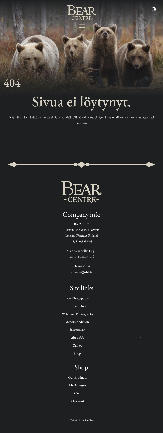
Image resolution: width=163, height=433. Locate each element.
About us (77, 337)
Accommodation (77, 322)
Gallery (77, 345)
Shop (77, 353)
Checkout (77, 401)
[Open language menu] (154, 9)
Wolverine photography (77, 314)
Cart (77, 393)
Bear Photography (77, 298)
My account (77, 385)
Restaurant (77, 329)
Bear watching (77, 306)
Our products (77, 377)
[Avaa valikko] (81, 26)
